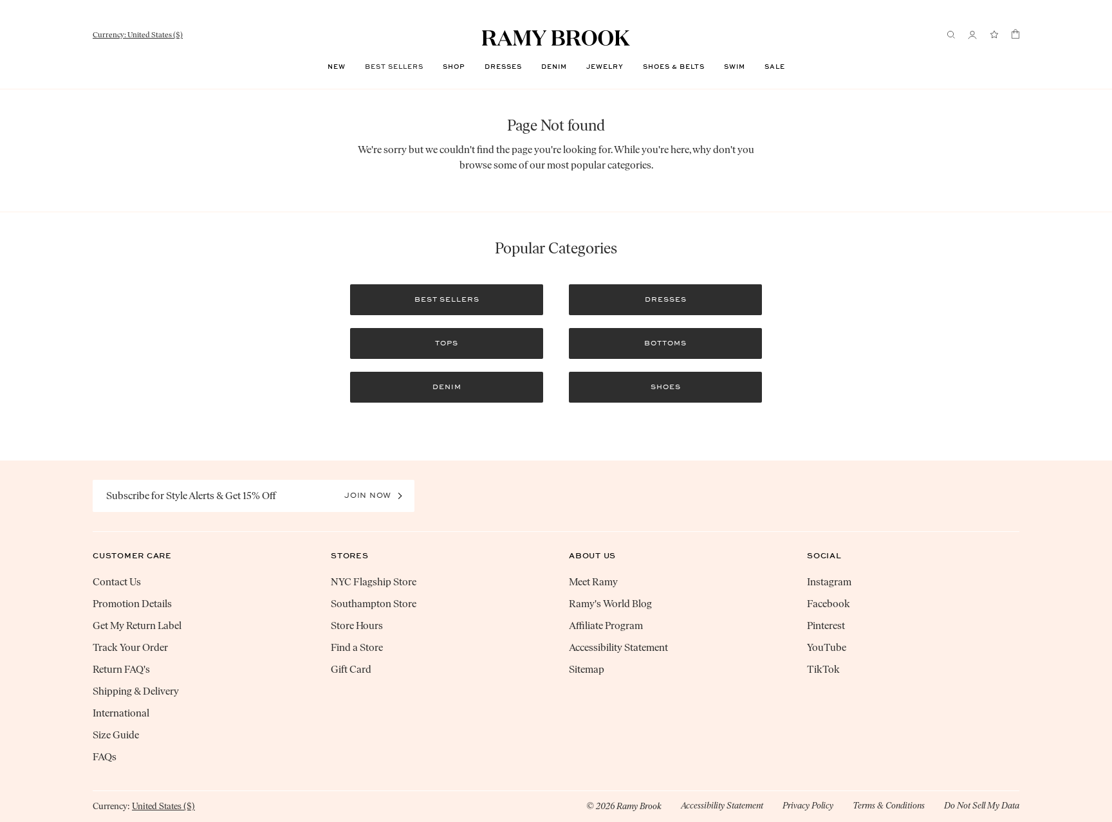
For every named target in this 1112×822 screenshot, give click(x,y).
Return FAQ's (121, 669)
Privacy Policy (808, 805)
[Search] (951, 35)
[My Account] (972, 35)
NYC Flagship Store (373, 582)
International (121, 713)
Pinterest (826, 625)
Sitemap (586, 669)
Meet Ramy (593, 582)
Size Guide (116, 735)
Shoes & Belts (674, 67)
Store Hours (357, 625)
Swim (734, 67)
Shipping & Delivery (136, 691)
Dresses (503, 67)
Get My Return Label (137, 625)
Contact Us (117, 582)
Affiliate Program (606, 625)
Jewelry (605, 67)
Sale (774, 67)
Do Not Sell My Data (981, 805)
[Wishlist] (994, 35)
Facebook (828, 604)
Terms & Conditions (889, 805)
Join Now (367, 495)
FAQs (104, 757)
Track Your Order (130, 647)
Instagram (829, 582)
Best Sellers (394, 67)
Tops (446, 343)
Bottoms (665, 343)
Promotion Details (132, 604)
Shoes (666, 387)
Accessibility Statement (618, 647)
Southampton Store (373, 604)
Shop (454, 67)
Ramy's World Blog (610, 604)
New (337, 67)
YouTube (826, 647)
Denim (554, 67)
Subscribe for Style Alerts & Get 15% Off (191, 495)
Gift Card (351, 669)
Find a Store (357, 647)
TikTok (823, 669)
